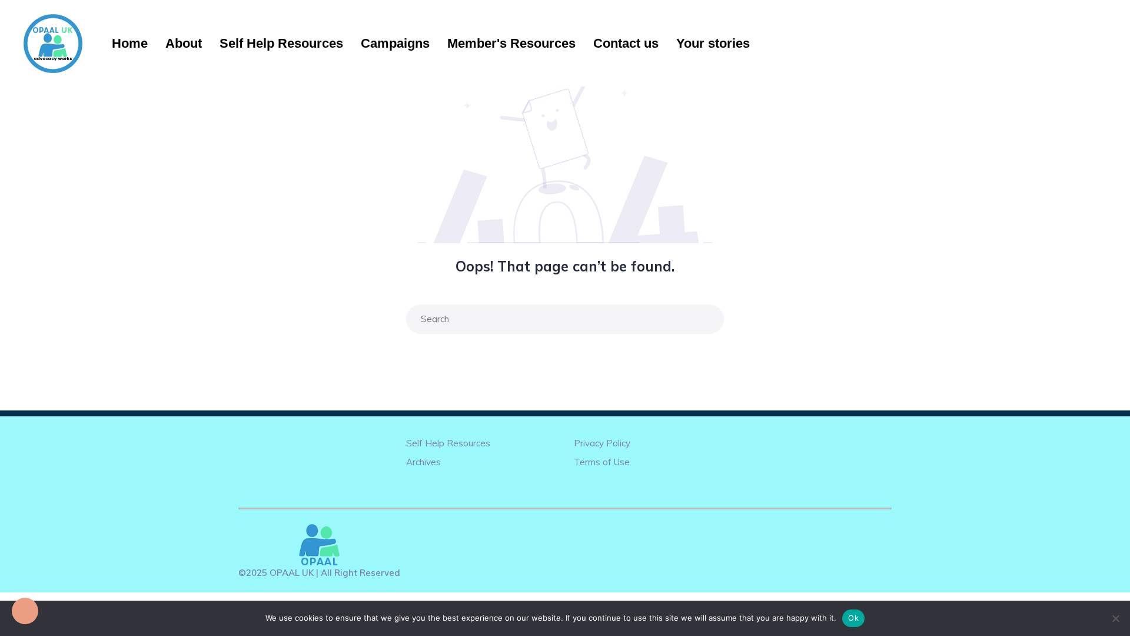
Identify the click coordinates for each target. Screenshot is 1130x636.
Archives (423, 462)
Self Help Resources (281, 43)
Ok (853, 617)
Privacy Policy (602, 443)
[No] (1115, 618)
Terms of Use (602, 462)
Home (130, 43)
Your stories (713, 43)
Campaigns (395, 43)
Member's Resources (511, 43)
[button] (25, 611)
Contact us (626, 43)
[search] (712, 319)
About (183, 43)
